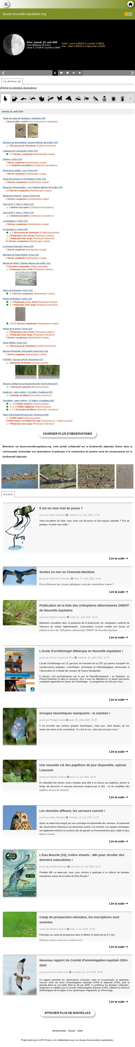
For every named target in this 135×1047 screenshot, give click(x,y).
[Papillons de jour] (59, 98)
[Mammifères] (14, 98)
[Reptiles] (32, 98)
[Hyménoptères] (86, 98)
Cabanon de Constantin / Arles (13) (20, 151)
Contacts (71, 1030)
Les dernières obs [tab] (12, 81)
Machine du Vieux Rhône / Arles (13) (21, 255)
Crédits (80, 1030)
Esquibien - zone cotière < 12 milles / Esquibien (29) (28, 400)
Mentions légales (59, 1030)
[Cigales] (104, 98)
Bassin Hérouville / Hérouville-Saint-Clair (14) (25, 351)
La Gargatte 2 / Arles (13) (15, 229)
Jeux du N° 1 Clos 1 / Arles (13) (18, 212)
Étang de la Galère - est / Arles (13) (20, 170)
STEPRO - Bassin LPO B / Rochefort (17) (23, 359)
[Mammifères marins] (23, 98)
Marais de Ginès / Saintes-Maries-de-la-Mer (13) (26, 263)
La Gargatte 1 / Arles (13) (15, 221)
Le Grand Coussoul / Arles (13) (18, 246)
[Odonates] (50, 98)
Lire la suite (117, 558)
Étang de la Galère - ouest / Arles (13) (21, 196)
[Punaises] (113, 98)
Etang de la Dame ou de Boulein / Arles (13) (24, 179)
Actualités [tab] (8, 494)
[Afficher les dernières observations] (18, 88)
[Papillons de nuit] (68, 98)
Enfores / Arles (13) (12, 159)
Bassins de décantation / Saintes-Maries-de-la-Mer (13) (30, 142)
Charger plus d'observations (67, 433)
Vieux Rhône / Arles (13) (15, 343)
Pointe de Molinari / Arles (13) (17, 299)
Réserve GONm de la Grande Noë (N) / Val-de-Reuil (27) (30, 384)
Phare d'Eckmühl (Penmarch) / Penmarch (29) (26, 415)
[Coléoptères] (122, 98)
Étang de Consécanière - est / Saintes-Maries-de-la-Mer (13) (32, 187)
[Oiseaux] (5, 98)
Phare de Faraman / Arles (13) (18, 290)
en (130, 14)
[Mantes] (95, 98)
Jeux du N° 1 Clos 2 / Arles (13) (18, 204)
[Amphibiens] (41, 98)
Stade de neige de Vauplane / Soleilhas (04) (24, 118)
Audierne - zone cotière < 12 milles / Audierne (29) (27, 392)
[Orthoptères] (77, 98)
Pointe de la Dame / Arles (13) (17, 329)
